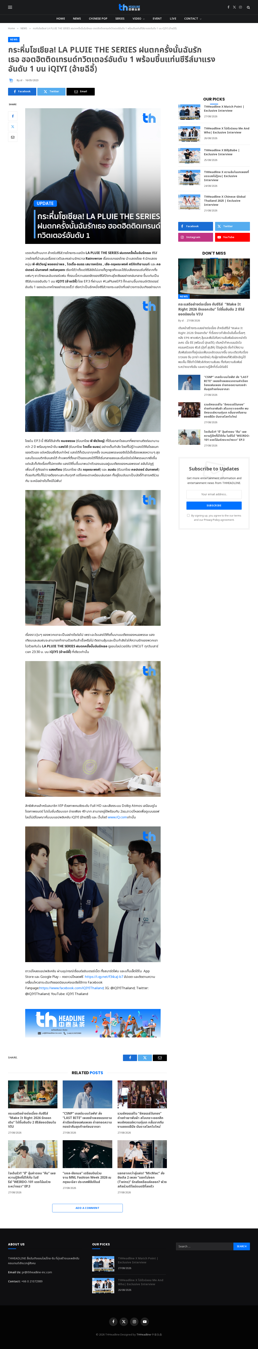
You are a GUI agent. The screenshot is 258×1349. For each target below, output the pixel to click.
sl (21, 80)
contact (191, 19)
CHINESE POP (98, 19)
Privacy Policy (212, 520)
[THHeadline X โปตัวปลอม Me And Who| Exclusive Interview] (189, 134)
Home (60, 19)
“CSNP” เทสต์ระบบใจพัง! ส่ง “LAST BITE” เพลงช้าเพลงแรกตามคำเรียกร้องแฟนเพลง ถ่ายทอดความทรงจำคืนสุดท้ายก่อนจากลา (87, 1120)
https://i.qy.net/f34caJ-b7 (104, 976)
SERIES (120, 19)
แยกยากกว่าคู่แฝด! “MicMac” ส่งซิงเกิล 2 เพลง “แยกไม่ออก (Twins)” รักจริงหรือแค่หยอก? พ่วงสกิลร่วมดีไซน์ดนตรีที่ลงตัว (142, 1180)
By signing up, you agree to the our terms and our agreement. (216, 518)
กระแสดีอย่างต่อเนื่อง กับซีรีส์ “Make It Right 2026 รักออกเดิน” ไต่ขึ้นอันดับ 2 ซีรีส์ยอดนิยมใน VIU (32, 1120)
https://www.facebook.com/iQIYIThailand (71, 988)
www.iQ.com (117, 817)
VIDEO (137, 19)
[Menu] (10, 7)
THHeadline (143, 1335)
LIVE (173, 19)
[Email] (12, 137)
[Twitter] (12, 126)
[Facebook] (12, 116)
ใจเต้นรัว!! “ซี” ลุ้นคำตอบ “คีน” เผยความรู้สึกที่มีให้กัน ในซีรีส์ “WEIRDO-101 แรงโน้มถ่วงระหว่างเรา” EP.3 (32, 1180)
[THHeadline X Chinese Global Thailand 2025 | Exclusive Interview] (189, 202)
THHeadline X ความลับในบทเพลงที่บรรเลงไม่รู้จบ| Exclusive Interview (226, 176)
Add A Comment (87, 1208)
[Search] (248, 7)
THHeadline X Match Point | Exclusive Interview (224, 109)
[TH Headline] (129, 7)
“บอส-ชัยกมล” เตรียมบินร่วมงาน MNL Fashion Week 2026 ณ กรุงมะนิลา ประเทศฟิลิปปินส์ (87, 1177)
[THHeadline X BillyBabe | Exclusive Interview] (189, 155)
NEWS (77, 19)
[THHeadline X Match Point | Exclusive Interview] (189, 112)
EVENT (157, 19)
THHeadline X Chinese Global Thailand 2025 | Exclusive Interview (225, 201)
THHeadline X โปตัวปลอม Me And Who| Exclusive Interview (226, 131)
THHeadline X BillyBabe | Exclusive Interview (222, 152)
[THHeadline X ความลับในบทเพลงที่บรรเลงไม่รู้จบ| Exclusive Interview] (189, 177)
